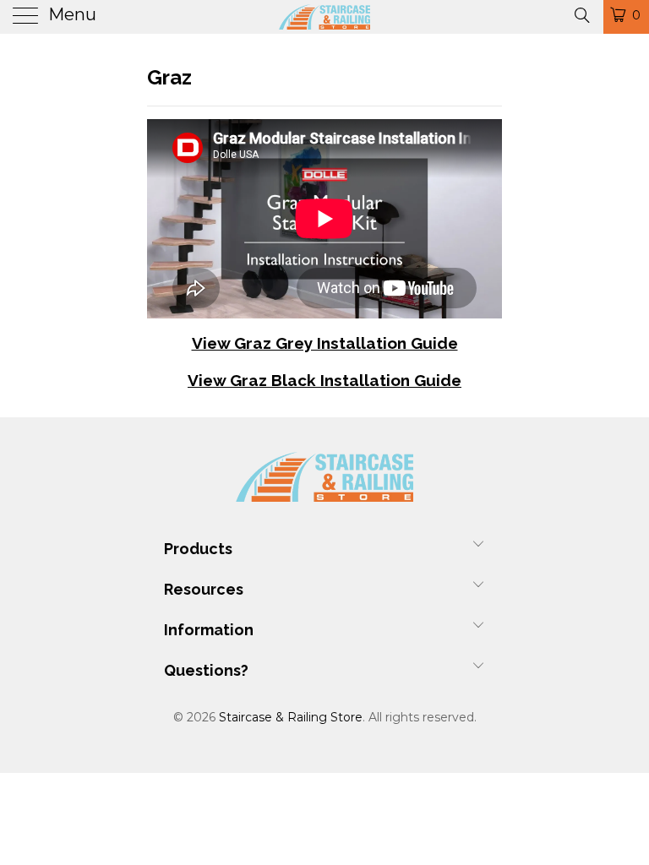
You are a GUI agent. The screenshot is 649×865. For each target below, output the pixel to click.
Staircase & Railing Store (291, 717)
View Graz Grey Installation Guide (325, 343)
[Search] (581, 14)
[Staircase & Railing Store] (324, 17)
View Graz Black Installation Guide (324, 380)
